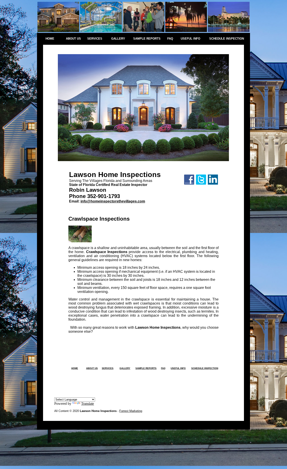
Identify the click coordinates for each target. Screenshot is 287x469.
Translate (87, 403)
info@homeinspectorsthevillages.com (112, 201)
